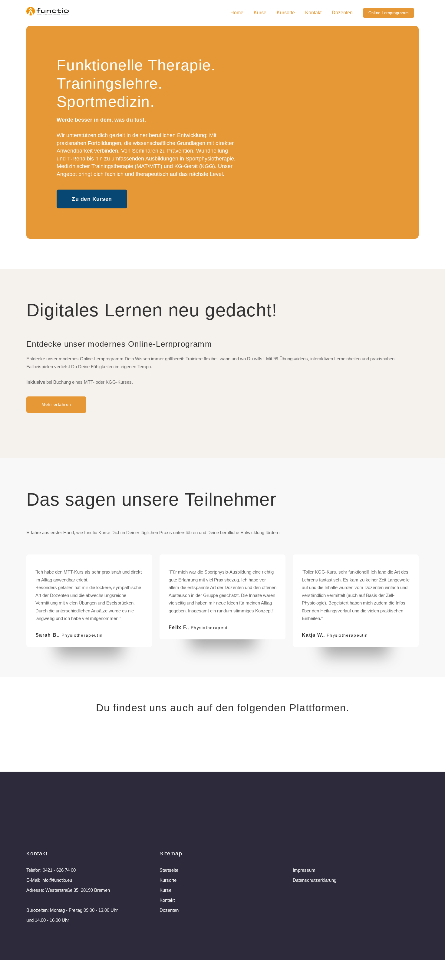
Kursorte (286, 12)
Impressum (304, 870)
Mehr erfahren (56, 404)
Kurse (260, 12)
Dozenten (342, 12)
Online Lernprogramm (388, 13)
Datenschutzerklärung (314, 880)
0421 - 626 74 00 (59, 870)
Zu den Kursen (92, 199)
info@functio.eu (56, 880)
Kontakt (313, 12)
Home (236, 12)
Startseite (169, 870)
